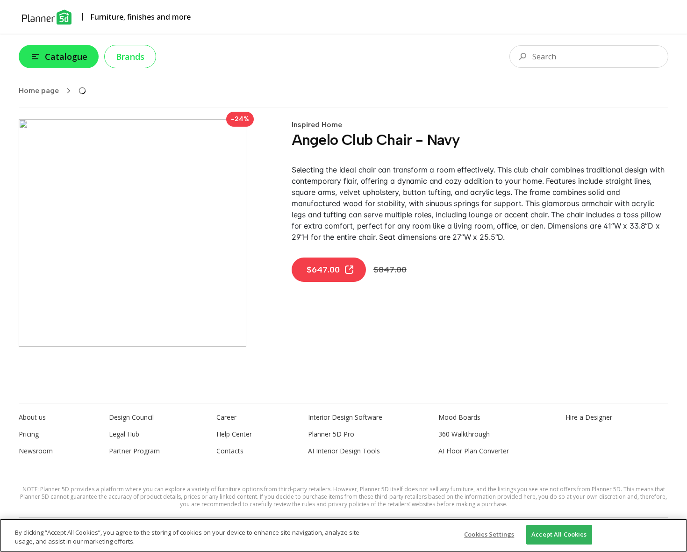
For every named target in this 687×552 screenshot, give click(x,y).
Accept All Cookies (559, 534)
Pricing (29, 434)
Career (226, 417)
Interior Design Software (345, 417)
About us (32, 417)
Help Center (234, 434)
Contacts (229, 450)
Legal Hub (124, 434)
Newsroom (36, 450)
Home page (39, 90)
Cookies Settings (489, 534)
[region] (343, 535)
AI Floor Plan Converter (473, 450)
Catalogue (66, 56)
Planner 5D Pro (331, 434)
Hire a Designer (588, 417)
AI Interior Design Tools (344, 450)
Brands (130, 56)
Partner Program (134, 450)
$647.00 (323, 270)
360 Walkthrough (464, 434)
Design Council (131, 417)
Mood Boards (459, 417)
